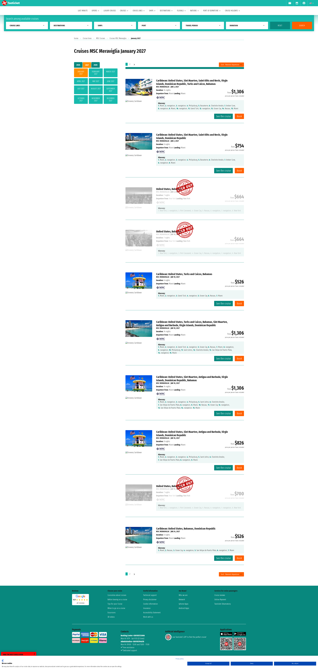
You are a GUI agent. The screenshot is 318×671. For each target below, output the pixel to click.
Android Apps (184, 608)
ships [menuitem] (151, 10)
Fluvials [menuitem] (180, 10)
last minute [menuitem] (83, 10)
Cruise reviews (219, 595)
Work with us (148, 617)
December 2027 (110, 99)
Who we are (183, 595)
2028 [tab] (95, 65)
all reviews (80, 603)
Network (182, 599)
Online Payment (220, 599)
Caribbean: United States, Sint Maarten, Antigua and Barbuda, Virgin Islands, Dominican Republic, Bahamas (192, 378)
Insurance (146, 608)
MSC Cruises (100, 38)
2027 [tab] (87, 65)
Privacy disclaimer (150, 599)
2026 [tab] (78, 65)
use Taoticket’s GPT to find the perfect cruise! (189, 637)
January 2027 (81, 72)
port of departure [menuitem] (210, 10)
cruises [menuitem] (123, 10)
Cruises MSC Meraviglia (118, 38)
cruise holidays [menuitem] (231, 10)
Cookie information (150, 604)
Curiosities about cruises (117, 595)
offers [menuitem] (94, 10)
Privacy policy (180, 659)
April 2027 (81, 81)
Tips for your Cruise (115, 604)
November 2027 (96, 99)
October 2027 (81, 99)
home (76, 38)
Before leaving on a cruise (117, 599)
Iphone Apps (183, 604)
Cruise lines (87, 38)
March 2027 (110, 71)
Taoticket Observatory (222, 604)
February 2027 (95, 72)
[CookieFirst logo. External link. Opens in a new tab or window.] (3, 661)
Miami (171, 93)
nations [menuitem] (193, 10)
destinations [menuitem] (165, 10)
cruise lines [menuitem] (137, 10)
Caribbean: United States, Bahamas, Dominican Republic (186, 528)
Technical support (150, 595)
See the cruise (223, 116)
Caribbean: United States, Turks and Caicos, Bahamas (184, 274)
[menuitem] (289, 3)
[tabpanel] (96, 86)
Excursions (112, 612)
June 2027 (110, 81)
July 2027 (81, 88)
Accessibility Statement (152, 612)
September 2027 (110, 89)
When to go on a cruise (116, 608)
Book (239, 116)
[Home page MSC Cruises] (160, 97)
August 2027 (96, 88)
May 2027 (95, 81)
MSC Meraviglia (162, 87)
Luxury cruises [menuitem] (110, 10)
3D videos (111, 617)
